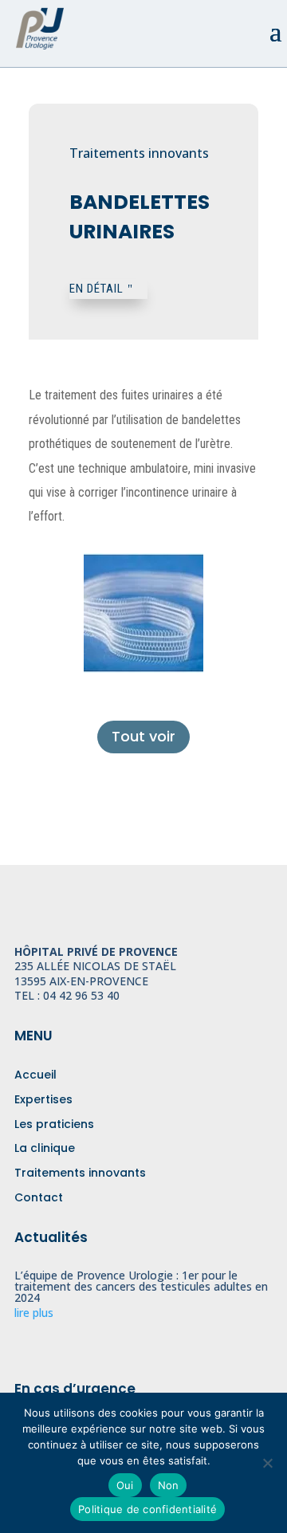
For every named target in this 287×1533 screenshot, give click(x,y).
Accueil (35, 1075)
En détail (96, 288)
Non (168, 1485)
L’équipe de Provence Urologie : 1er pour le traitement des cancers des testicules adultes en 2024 (141, 1286)
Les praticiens (54, 1124)
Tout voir (143, 736)
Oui (125, 1485)
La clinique (44, 1148)
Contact (38, 1197)
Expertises (43, 1099)
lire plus (33, 1312)
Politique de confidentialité (147, 1509)
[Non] (267, 1463)
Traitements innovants (80, 1173)
